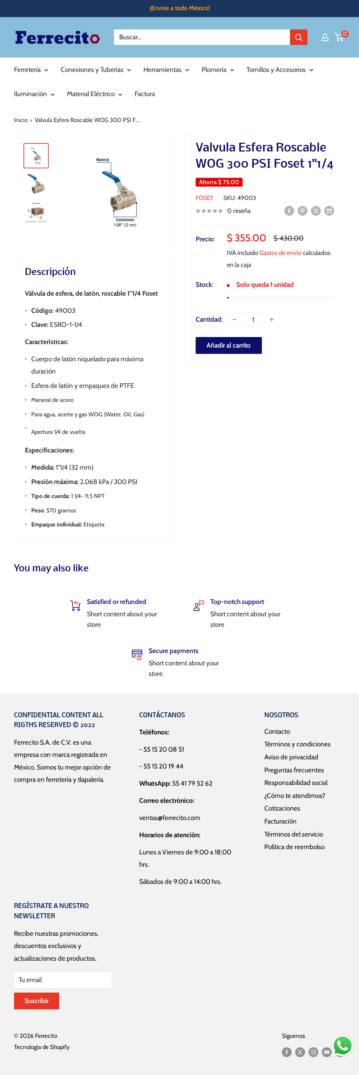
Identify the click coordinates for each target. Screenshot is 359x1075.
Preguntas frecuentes (294, 770)
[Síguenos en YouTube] (327, 1052)
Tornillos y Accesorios (276, 70)
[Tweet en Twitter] (316, 210)
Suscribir (37, 1001)
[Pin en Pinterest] (302, 210)
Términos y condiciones (297, 744)
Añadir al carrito (228, 345)
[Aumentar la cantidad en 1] (271, 319)
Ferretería (27, 70)
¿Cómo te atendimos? (294, 796)
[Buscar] (298, 37)
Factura (145, 94)
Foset (204, 197)
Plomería (214, 70)
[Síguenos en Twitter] (300, 1052)
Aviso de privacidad (291, 757)
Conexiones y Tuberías (92, 70)
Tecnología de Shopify (42, 1046)
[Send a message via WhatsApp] (342, 1046)
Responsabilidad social (295, 783)
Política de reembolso (294, 847)
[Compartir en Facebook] (289, 210)
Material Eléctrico (91, 94)
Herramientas (162, 70)
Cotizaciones (282, 808)
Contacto (277, 731)
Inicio (21, 119)
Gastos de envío (280, 253)
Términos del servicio (293, 834)
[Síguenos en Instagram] (313, 1052)
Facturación (280, 821)
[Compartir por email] (329, 210)
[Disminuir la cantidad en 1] (234, 319)
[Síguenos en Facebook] (287, 1052)
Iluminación (30, 94)
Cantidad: (209, 319)
